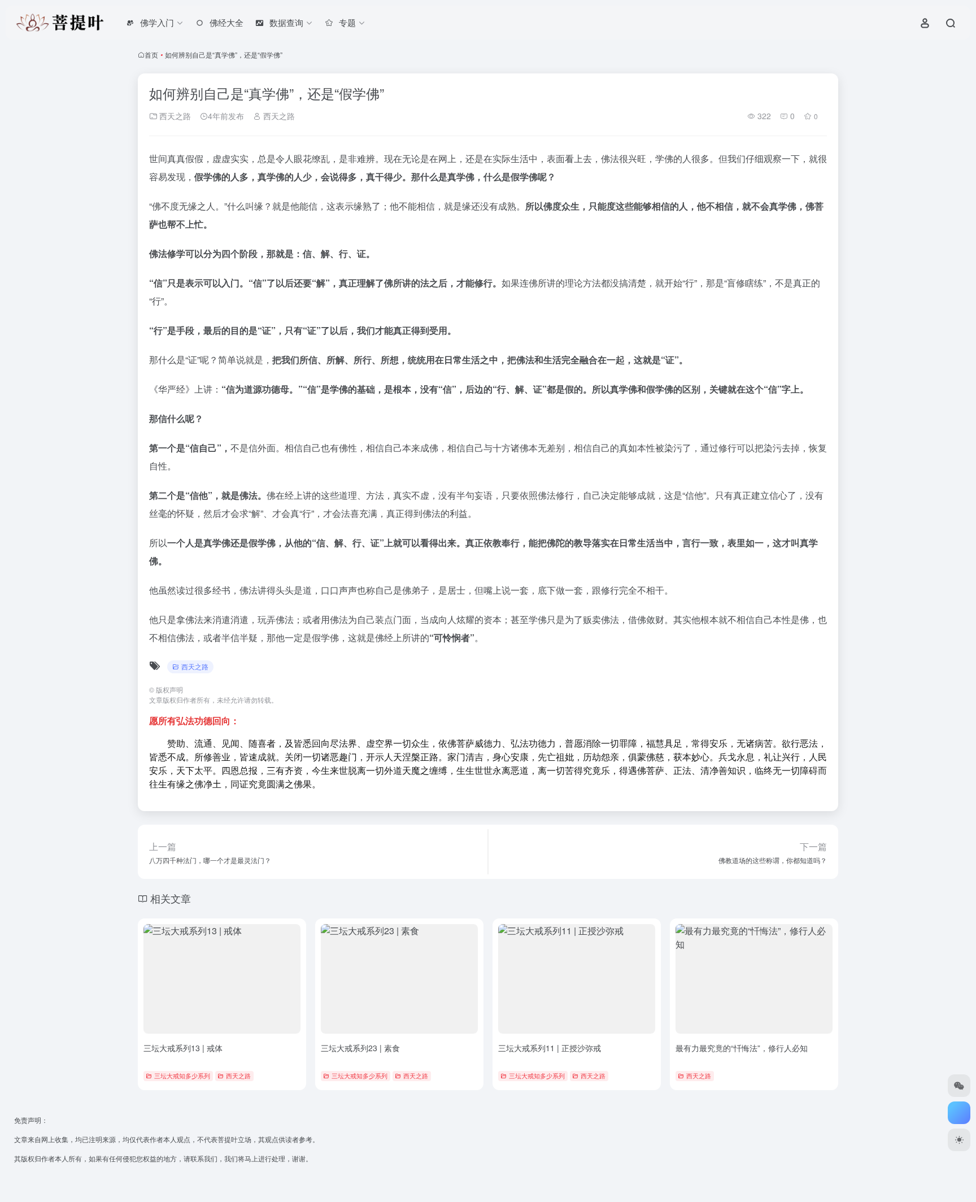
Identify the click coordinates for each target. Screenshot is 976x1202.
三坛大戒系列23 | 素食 (360, 1047)
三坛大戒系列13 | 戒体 (183, 1047)
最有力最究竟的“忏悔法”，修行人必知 (742, 1047)
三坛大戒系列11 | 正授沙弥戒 (549, 1047)
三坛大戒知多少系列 (182, 1075)
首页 (151, 54)
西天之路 (174, 115)
